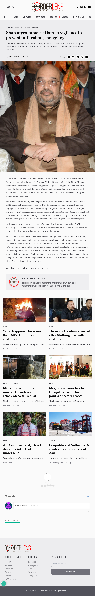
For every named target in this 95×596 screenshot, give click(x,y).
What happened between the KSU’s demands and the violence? (23, 335)
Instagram (33, 565)
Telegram (32, 575)
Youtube (32, 572)
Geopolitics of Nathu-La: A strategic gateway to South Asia (69, 449)
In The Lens (78, 17)
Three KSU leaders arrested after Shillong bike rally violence (69, 335)
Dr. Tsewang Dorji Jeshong (60, 463)
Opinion (53, 440)
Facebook (32, 561)
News (5, 327)
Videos (65, 17)
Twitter (31, 568)
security (45, 268)
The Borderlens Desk (18, 57)
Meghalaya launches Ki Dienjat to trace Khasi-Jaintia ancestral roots (66, 392)
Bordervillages (23, 268)
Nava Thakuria (9, 463)
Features (40, 17)
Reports (14, 17)
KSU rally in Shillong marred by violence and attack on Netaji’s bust (21, 392)
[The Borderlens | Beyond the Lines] (47, 7)
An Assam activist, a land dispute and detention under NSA (22, 449)
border (14, 268)
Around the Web (30, 27)
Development (35, 268)
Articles (27, 17)
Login (87, 496)
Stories (53, 17)
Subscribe (70, 571)
